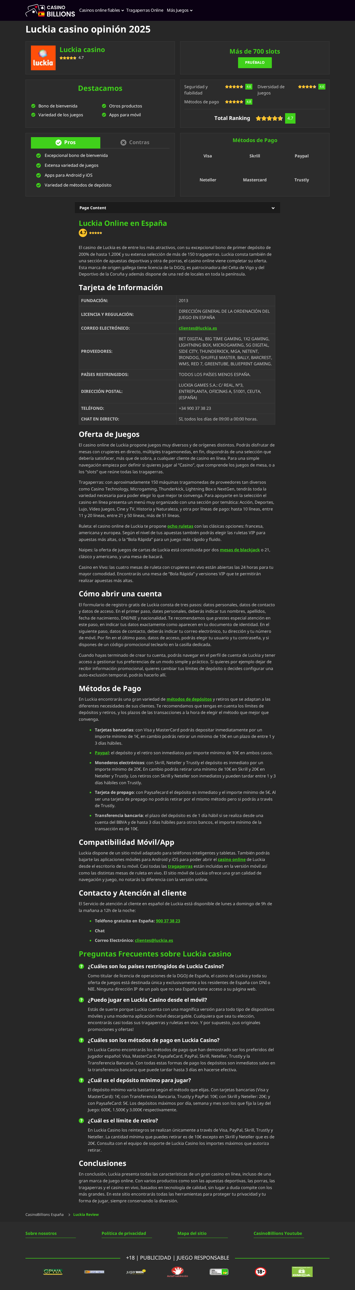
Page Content (93, 208)
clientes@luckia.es (198, 328)
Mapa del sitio (192, 1233)
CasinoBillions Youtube (278, 1233)
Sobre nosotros (41, 1233)
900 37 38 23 (168, 921)
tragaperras (180, 866)
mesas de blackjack (240, 550)
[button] (65, 143)
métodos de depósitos (189, 699)
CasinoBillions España (44, 1215)
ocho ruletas (180, 526)
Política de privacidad (124, 1233)
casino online (232, 860)
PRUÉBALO (255, 62)
